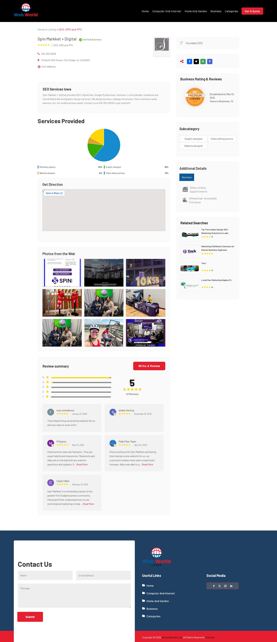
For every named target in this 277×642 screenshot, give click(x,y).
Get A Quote (252, 11)
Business (215, 11)
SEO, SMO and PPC (70, 29)
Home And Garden (196, 11)
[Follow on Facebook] (214, 586)
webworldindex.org (172, 637)
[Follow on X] (219, 586)
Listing (52, 29)
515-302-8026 (48, 53)
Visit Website (48, 66)
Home (145, 11)
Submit (30, 617)
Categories (231, 11)
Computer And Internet (166, 11)
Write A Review (149, 366)
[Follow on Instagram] (225, 586)
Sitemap (209, 637)
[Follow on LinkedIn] (231, 586)
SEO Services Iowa (57, 89)
